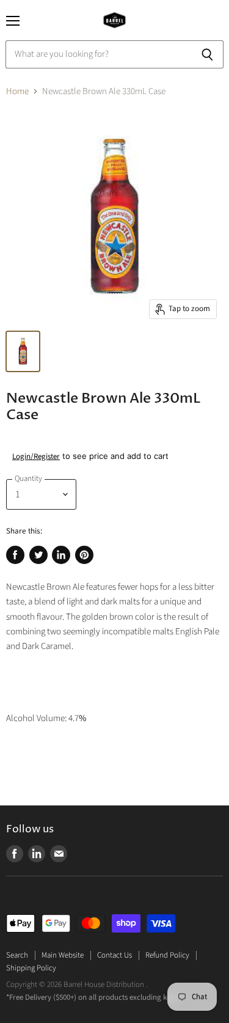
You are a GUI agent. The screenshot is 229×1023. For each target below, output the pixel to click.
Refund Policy (167, 955)
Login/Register (36, 456)
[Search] (207, 54)
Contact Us (114, 955)
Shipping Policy (31, 968)
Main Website (63, 955)
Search (17, 955)
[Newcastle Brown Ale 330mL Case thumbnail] (23, 351)
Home (17, 91)
